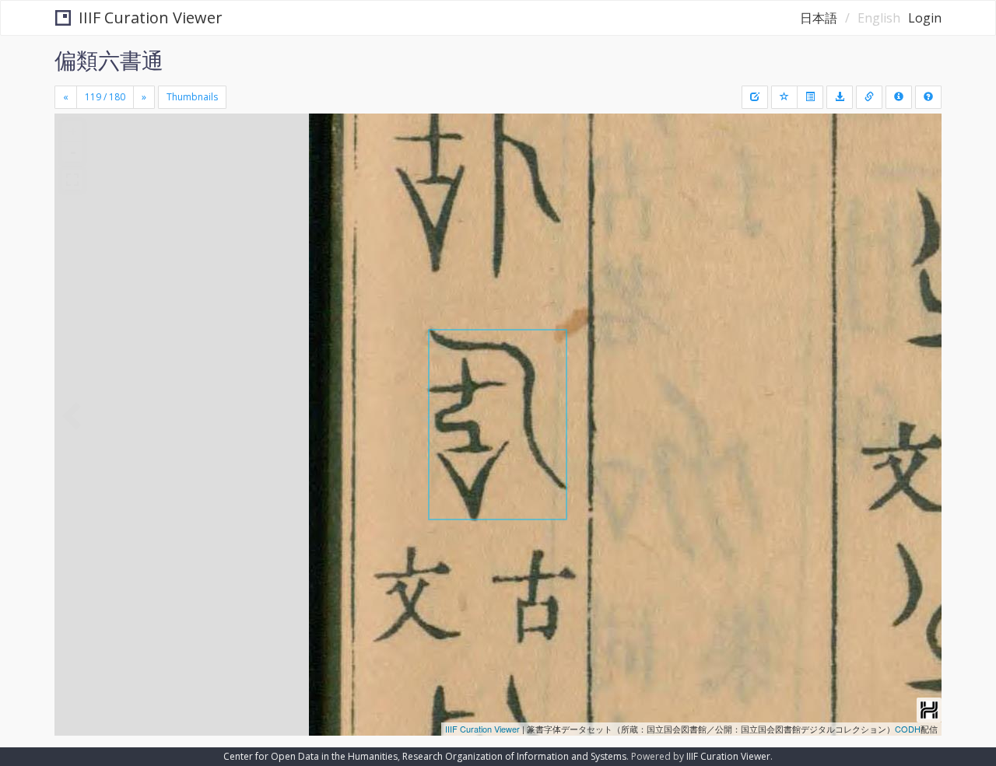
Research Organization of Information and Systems (514, 756)
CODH (908, 728)
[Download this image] (839, 97)
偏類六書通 (108, 60)
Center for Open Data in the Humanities (310, 756)
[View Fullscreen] (72, 180)
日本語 (818, 17)
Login (925, 17)
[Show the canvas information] (869, 97)
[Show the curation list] (810, 97)
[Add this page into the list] (784, 97)
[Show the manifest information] (899, 97)
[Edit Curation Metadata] (755, 97)
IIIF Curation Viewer (151, 17)
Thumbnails (192, 96)
